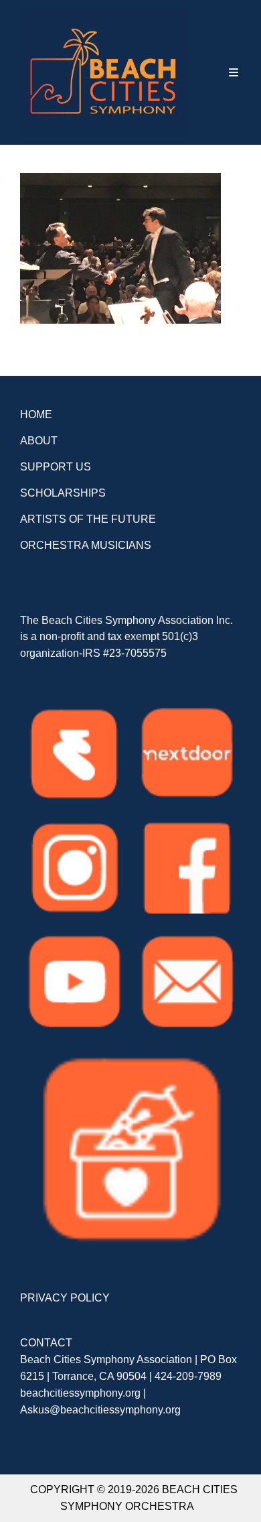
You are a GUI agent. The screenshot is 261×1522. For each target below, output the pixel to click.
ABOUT (39, 440)
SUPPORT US (55, 466)
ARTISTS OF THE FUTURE (88, 519)
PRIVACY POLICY (65, 1298)
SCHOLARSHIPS (63, 493)
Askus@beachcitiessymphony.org (100, 1409)
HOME (36, 414)
